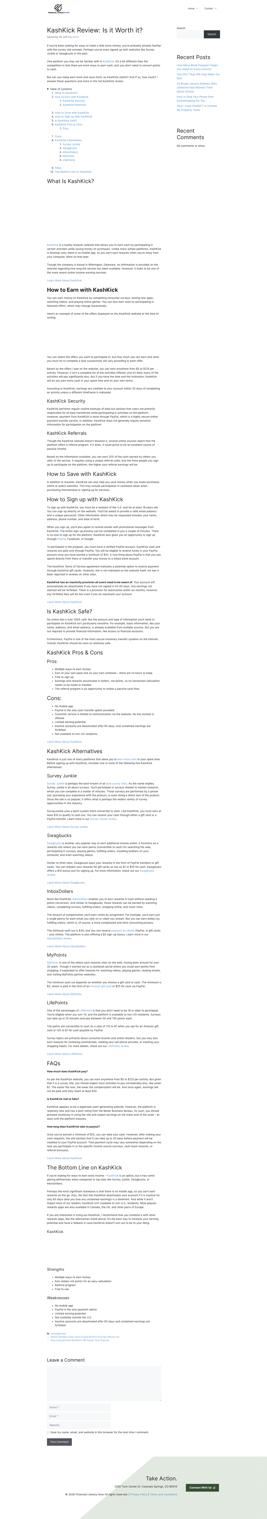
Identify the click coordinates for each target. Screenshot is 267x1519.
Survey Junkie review (103, 818)
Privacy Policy (138, 1494)
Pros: (66, 128)
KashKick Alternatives (69, 140)
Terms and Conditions (163, 1494)
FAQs (58, 167)
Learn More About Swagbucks (66, 882)
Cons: (58, 136)
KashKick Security (74, 100)
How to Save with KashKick (72, 112)
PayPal (61, 539)
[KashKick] (70, 1264)
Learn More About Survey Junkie (67, 826)
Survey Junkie (71, 144)
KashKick (108, 61)
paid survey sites (116, 783)
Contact (209, 8)
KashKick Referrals (74, 104)
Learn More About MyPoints (64, 994)
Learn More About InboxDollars (66, 946)
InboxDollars (70, 152)
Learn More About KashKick (64, 280)
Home (191, 8)
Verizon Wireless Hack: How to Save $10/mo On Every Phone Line (85, 1336)
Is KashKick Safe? (66, 120)
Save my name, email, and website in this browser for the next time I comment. (99, 1432)
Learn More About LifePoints (65, 1053)
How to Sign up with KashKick (73, 116)
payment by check (122, 930)
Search (181, 28)
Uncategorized (58, 1333)
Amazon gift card (101, 986)
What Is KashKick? (66, 92)
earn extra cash (127, 759)
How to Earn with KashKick (71, 96)
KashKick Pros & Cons (68, 124)
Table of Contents (61, 89)
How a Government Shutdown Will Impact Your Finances (80, 1340)
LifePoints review (118, 1046)
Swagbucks (70, 148)
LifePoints (69, 160)
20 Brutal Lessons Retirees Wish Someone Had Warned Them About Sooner (197, 87)
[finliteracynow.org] (74, 8)
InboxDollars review (59, 938)
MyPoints (68, 156)
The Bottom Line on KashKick (73, 171)
